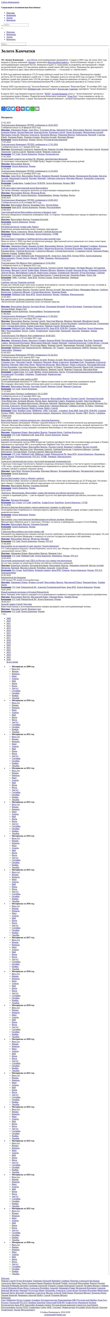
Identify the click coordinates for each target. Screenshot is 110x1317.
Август (15, 688)
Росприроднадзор (52, 311)
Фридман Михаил (66, 137)
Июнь (14, 683)
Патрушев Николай (29, 323)
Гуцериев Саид (8, 362)
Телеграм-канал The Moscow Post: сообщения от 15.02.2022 (28, 263)
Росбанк (64, 195)
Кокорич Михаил (48, 270)
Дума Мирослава (9, 401)
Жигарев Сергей (19, 270)
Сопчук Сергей (19, 152)
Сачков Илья (43, 406)
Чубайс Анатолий (93, 345)
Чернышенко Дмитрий (73, 345)
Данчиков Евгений (94, 398)
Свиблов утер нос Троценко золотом (18, 282)
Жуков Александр (60, 362)
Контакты (10, 20)
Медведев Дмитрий (48, 403)
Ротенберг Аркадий (46, 568)
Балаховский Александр (22, 149)
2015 (8, 633)
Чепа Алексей (7, 181)
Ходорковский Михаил (69, 471)
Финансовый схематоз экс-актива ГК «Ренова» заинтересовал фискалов (34, 159)
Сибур (32, 331)
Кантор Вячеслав (25, 132)
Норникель (56, 413)
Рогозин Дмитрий (37, 178)
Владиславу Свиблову (68, 89)
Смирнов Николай (58, 406)
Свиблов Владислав (52, 231)
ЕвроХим (82, 328)
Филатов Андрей (48, 137)
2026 (8, 659)
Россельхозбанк (54, 207)
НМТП (85, 348)
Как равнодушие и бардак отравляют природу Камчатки (27, 299)
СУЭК (84, 502)
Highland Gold (34, 89)
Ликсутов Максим (54, 321)
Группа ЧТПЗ (78, 256)
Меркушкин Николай (40, 343)
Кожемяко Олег (38, 205)
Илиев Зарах (41, 401)
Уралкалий (66, 331)
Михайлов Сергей (90, 321)
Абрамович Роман (19, 130)
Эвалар (93, 331)
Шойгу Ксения (36, 408)
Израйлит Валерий (50, 176)
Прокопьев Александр (49, 323)
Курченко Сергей (57, 132)
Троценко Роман (15, 137)
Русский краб (7, 374)
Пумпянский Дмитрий (68, 273)
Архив (9, 18)
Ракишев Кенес (8, 251)
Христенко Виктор (38, 369)
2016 (8, 635)
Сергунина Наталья (27, 367)
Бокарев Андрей (36, 246)
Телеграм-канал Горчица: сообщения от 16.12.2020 (24, 393)
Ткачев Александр (35, 326)
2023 (8, 652)
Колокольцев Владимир (87, 176)
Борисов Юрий (54, 340)
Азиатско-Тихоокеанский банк (52, 587)
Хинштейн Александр (94, 178)
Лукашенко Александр (95, 362)
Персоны (10, 13)
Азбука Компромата (10, 2)
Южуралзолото (62, 258)
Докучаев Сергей (92, 149)
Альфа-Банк (17, 183)
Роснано (93, 348)
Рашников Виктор (66, 135)
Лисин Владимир (74, 132)
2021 (8, 647)
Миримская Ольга (66, 403)
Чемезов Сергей (34, 152)
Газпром (72, 328)
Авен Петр (33, 130)
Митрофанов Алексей (26, 273)
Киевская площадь (41, 413)
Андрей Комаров (59, 94)
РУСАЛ (36, 456)
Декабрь (15, 698)
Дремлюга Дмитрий (42, 362)
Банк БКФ (73, 410)
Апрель (15, 678)
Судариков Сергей (83, 251)
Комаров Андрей (17, 248)
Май (14, 681)
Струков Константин (64, 251)
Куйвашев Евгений (97, 270)
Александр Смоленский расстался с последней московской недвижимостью (36, 461)
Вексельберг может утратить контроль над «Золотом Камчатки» (30, 420)
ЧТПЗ (47, 94)
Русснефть (19, 374)
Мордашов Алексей (10, 135)
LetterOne (36, 502)
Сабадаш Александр (56, 178)
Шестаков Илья (90, 369)
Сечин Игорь (93, 343)
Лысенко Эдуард (8, 403)
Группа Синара (45, 277)
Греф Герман (69, 268)
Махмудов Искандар (54, 248)
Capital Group (18, 372)
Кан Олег (88, 340)
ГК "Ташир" (58, 348)
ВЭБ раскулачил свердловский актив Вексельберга (24, 188)
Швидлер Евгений (53, 452)
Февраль (16, 674)
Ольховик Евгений (39, 219)
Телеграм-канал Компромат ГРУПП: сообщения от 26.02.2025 (29, 125)
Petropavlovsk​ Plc (42, 256)
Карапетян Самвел (56, 401)
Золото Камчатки (20, 139)
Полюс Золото (22, 258)
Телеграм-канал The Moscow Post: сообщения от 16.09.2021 (28, 335)
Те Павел (58, 367)
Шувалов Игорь (38, 193)
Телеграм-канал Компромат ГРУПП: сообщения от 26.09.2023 (29, 200)
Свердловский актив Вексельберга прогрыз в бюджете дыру (28, 212)
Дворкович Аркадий (78, 565)
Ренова (32, 62)
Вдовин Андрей (55, 360)
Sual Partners (28, 570)
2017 (8, 638)
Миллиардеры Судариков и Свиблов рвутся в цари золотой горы (31, 239)
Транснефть (6, 350)
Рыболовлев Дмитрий (86, 135)
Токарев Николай (21, 345)
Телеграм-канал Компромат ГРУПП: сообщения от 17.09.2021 (29, 316)
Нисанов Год (101, 403)
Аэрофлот (63, 410)
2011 (8, 623)
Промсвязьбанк (45, 195)
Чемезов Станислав (51, 152)
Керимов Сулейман (89, 246)
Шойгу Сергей (51, 408)
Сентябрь (16, 691)
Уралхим (76, 331)
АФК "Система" (19, 277)
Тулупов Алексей (36, 452)
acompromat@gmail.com (55, 1315)
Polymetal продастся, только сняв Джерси (20, 227)
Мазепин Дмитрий (72, 321)
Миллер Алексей (28, 568)
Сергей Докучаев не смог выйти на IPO (19, 379)
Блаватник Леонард (20, 565)
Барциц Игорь (40, 149)
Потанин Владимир (73, 248)
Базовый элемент (43, 570)
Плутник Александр (10, 406)
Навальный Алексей (18, 178)
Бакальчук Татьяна (37, 340)
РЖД (73, 183)
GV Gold (16, 154)
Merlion (29, 328)
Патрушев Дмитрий (10, 323)
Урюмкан (49, 258)
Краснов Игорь (41, 132)
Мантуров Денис (27, 364)
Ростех (39, 139)
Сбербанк (29, 374)
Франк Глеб (21, 309)
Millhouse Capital (42, 454)
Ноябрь (15, 695)
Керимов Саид (55, 553)
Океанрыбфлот (36, 311)
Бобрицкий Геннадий (21, 360)
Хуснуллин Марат (38, 345)
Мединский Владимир (19, 343)
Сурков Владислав (60, 275)
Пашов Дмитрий (59, 343)
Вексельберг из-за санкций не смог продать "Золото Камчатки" (30, 546)
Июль (14, 686)
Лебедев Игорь (8, 273)
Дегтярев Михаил (84, 268)
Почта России (68, 413)
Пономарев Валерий (55, 306)
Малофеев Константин (27, 403)
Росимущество (52, 154)
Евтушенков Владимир (72, 340)
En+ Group (17, 502)
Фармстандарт (54, 374)
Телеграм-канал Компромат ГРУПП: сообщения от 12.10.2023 (29, 171)
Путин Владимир (88, 273)
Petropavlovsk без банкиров (13, 577)
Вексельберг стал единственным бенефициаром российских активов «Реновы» (37, 519)
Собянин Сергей (44, 367)
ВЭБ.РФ (41, 183)
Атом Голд (72, 96)
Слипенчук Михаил (45, 251)
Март (14, 676)
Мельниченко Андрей (93, 132)
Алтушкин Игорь (48, 130)
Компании (11, 15)
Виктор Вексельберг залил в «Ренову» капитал (22, 478)
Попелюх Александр (29, 135)
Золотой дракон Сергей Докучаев (16, 604)
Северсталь (6, 415)
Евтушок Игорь (38, 306)
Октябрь (15, 693)
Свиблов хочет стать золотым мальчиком (19, 439)
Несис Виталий (35, 231)
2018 (8, 640)
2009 (8, 618)
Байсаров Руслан (64, 130)
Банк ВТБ (16, 207)
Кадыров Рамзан (8, 132)
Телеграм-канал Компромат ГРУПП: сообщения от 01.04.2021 (29, 355)
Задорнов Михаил (26, 401)
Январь (15, 671)
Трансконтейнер (8, 573)
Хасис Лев (91, 275)
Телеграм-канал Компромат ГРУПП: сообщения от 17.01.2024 (29, 144)
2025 (8, 657)
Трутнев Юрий (8, 309)
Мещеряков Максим (89, 289)
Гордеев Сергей (100, 130)
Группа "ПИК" (8, 413)
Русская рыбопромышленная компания (84, 372)
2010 (8, 621)
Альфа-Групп (30, 183)
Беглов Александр (19, 268)
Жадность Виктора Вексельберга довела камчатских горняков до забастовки (36, 507)
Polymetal (30, 234)
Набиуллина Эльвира (47, 273)
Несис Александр (19, 231)
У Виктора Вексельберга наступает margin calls (22, 531)
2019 (8, 642)
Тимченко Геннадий (92, 306)
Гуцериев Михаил (91, 360)
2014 (8, 630)
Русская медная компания (55, 139)
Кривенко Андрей (74, 401)
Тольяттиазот (42, 331)
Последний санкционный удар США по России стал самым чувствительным (36, 560)
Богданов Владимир (39, 565)
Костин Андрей (53, 289)
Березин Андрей (55, 149)
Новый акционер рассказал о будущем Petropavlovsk (25, 592)
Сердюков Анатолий (21, 275)
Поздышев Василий (96, 364)
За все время (12, 662)
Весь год (16, 669)
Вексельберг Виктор (82, 130)
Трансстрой (54, 331)
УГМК (55, 234)
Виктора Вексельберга (58, 62)
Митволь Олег (26, 449)
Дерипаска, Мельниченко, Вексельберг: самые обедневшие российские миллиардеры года (42, 493)
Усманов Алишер (32, 137)
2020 (8, 645)
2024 (8, 655)
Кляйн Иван (33, 270)
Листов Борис (52, 205)
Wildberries (47, 348)
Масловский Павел (34, 248)
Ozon (14, 410)
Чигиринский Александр (92, 471)
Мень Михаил (62, 364)
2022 (8, 650)
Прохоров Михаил (48, 135)
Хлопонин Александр (19, 369)
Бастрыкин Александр (39, 398)
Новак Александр (78, 364)
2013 (8, 628)
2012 (8, 625)
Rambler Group (24, 410)
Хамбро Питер (24, 253)
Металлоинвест (8, 258)
